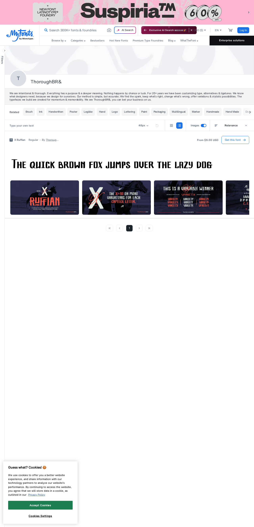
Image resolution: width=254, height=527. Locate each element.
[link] (45, 30)
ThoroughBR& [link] (52, 140)
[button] (249, 12)
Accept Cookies (40, 505)
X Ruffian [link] (19, 140)
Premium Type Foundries (148, 40)
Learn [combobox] (178, 30)
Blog (170, 40)
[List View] (179, 125)
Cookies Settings (40, 516)
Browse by (58, 40)
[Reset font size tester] (157, 125)
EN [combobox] (217, 30)
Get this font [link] (233, 140)
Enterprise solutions (231, 40)
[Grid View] (171, 125)
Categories (77, 40)
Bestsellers (97, 40)
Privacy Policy (36, 495)
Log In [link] (243, 30)
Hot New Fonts (118, 40)
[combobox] (89, 30)
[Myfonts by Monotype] (19, 35)
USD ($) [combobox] (198, 30)
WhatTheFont (188, 40)
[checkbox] (203, 125)
